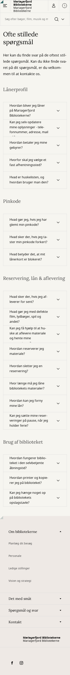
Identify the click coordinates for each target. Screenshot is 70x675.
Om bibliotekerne (23, 531)
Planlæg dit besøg (20, 543)
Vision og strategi (20, 581)
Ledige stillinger (19, 568)
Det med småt (20, 598)
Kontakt (15, 622)
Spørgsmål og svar (23, 610)
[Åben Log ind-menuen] (53, 5)
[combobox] (35, 19)
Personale (15, 556)
